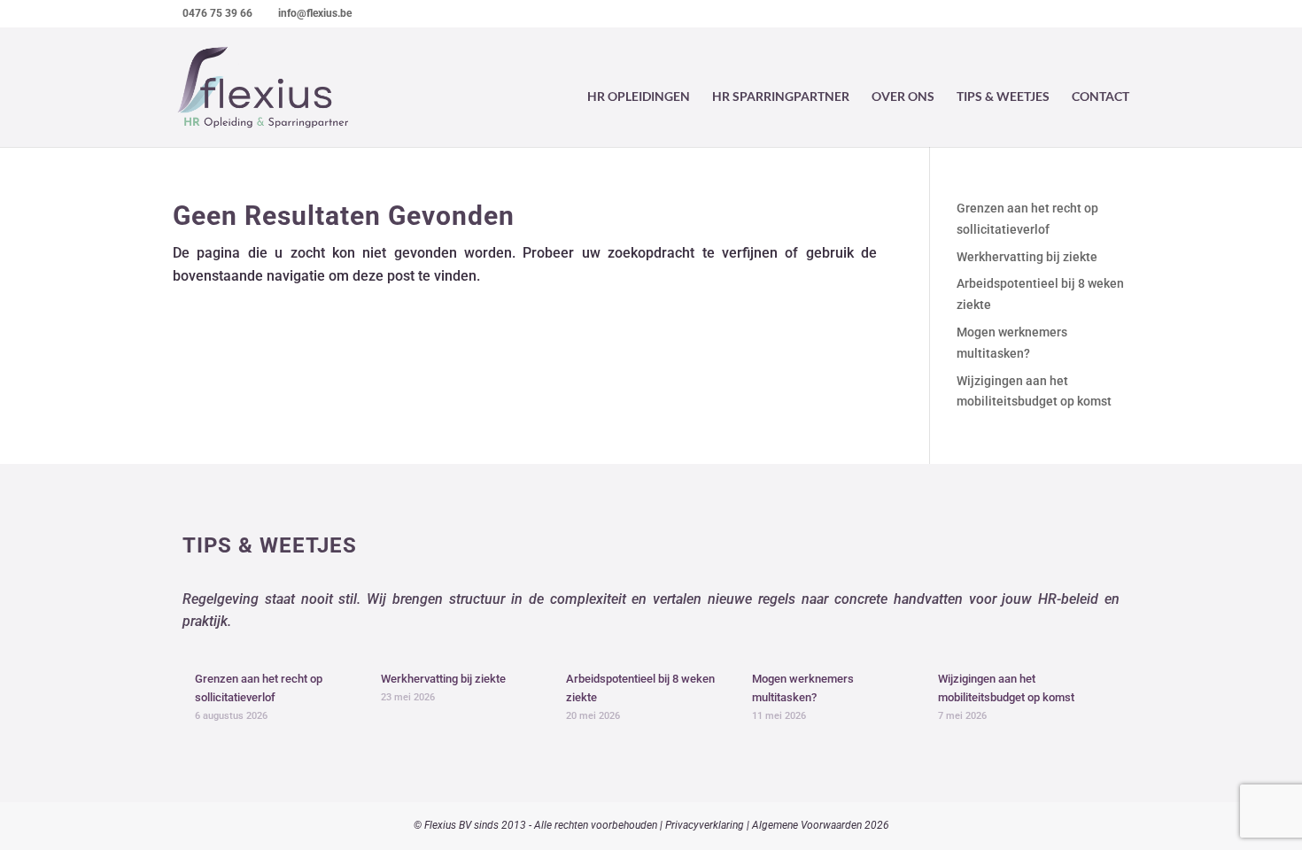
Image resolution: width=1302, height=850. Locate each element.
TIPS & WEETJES (1003, 97)
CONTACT (1100, 97)
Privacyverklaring (704, 825)
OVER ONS (903, 97)
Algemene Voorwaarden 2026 (820, 825)
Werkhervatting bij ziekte (1027, 257)
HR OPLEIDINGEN (638, 97)
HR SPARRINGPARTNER (780, 97)
